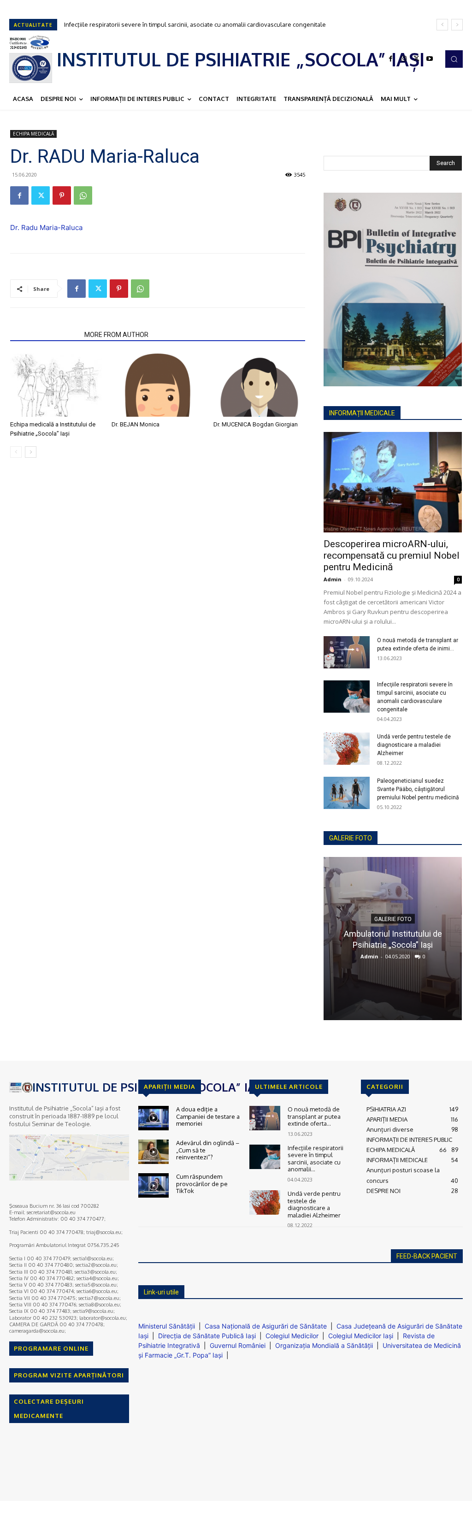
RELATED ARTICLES (44, 334)
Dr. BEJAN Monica (135, 424)
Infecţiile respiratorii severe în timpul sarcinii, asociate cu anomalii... (315, 1158)
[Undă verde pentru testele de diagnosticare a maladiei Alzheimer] (347, 748)
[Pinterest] (62, 195)
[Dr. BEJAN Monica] (157, 385)
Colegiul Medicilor (292, 1336)
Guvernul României (238, 1345)
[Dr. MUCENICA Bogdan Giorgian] (259, 385)
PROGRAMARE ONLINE (51, 1348)
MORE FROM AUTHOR (116, 334)
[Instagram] (403, 59)
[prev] (442, 24)
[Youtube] (429, 59)
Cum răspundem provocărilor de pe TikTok (202, 1183)
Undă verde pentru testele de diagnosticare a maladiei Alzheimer (155, 24)
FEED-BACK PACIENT (426, 1256)
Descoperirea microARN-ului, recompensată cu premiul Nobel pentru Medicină (392, 555)
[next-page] (30, 452)
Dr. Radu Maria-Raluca (46, 227)
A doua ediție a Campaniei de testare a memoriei (208, 1116)
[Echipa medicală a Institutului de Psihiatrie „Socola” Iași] (56, 385)
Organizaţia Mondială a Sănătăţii (324, 1345)
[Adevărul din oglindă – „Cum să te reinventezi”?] (153, 1152)
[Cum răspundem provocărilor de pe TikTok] (153, 1185)
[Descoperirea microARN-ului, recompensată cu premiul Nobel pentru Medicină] (393, 482)
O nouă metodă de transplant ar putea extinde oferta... (314, 1116)
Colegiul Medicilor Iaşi (360, 1336)
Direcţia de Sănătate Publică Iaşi (207, 1336)
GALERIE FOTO (350, 838)
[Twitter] (416, 59)
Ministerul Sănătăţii (166, 1326)
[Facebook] (390, 59)
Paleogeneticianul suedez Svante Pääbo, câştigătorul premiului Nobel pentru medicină (418, 789)
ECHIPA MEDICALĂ (33, 133)
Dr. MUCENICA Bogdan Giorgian (255, 424)
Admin (333, 579)
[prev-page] (16, 452)
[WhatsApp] (83, 195)
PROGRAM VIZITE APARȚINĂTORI (69, 1375)
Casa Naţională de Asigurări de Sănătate (266, 1326)
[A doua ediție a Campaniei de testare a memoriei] (153, 1118)
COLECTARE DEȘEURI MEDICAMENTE (49, 1408)
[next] (457, 24)
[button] (454, 59)
